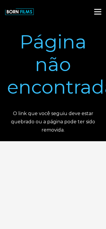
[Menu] (97, 11)
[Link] (19, 11)
